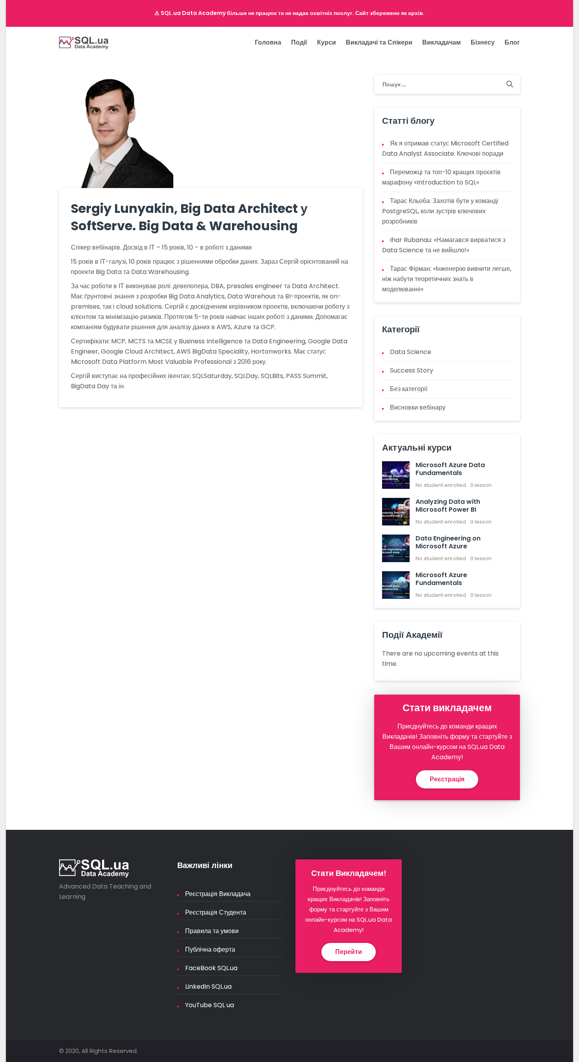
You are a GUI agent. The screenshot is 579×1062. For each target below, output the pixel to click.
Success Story (411, 370)
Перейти (348, 951)
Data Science (410, 351)
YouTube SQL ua (209, 1005)
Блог (512, 42)
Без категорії (408, 388)
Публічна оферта (210, 949)
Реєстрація (447, 779)
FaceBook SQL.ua (211, 968)
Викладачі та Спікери (379, 42)
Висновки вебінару (417, 407)
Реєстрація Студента (215, 912)
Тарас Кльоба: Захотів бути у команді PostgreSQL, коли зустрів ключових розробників (440, 211)
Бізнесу (483, 42)
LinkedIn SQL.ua (208, 986)
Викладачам (441, 42)
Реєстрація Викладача (218, 893)
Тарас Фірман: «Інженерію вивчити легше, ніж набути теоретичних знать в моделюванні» (446, 279)
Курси (326, 42)
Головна (268, 42)
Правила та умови (212, 930)
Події (299, 42)
